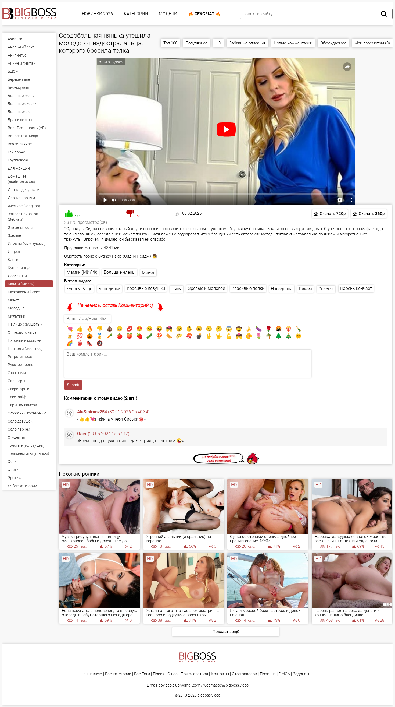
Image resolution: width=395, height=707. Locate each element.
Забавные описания (247, 43)
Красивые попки (248, 288)
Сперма (326, 288)
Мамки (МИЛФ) (82, 272)
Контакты (220, 674)
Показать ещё (226, 631)
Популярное (196, 43)
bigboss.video (209, 695)
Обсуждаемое (333, 43)
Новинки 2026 (97, 13)
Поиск (158, 674)
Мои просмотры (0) (372, 43)
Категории (136, 13)
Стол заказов (244, 674)
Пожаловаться (194, 674)
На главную (91, 674)
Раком (305, 288)
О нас (172, 674)
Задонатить (303, 674)
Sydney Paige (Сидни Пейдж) (124, 256)
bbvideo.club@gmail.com (179, 685)
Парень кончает (356, 288)
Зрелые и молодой (206, 288)
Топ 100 (170, 43)
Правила (268, 674)
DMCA (284, 674)
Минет (148, 272)
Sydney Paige (79, 288)
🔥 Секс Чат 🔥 (204, 13)
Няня (176, 288)
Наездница (282, 288)
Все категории (118, 674)
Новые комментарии (293, 43)
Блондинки (109, 288)
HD (218, 43)
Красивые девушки (146, 288)
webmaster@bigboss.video (226, 685)
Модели (168, 13)
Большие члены (119, 272)
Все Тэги (142, 674)
